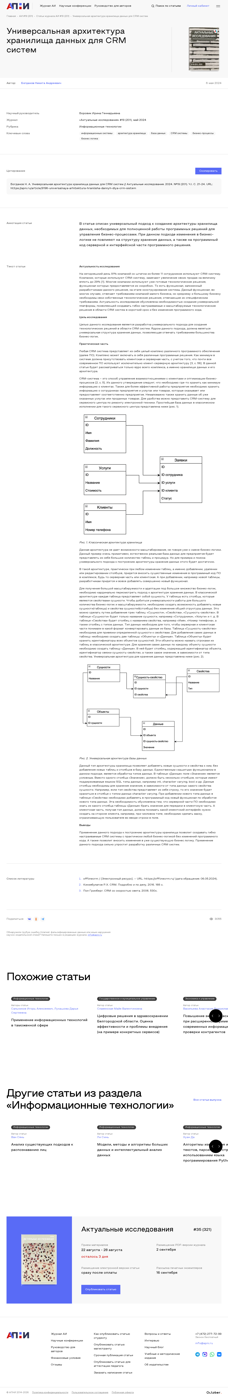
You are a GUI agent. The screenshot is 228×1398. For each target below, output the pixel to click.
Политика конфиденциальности (50, 1393)
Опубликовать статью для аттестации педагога (112, 1364)
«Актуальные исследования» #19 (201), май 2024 (112, 120)
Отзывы (56, 1365)
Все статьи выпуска (207, 1100)
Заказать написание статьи (113, 1373)
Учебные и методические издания (162, 1356)
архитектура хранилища (132, 133)
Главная (11, 16)
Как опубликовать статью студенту (112, 1336)
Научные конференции (75, 6)
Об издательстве (157, 1365)
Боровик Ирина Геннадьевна (99, 113)
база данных (158, 133)
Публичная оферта (123, 1393)
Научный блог (154, 1347)
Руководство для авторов (112, 6)
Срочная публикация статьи (113, 1355)
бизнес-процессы (203, 133)
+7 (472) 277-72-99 (208, 1334)
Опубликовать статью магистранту (109, 1347)
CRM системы (179, 133)
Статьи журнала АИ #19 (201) (52, 16)
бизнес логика (89, 139)
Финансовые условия (65, 1358)
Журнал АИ (48, 6)
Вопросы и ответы (158, 1334)
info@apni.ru (95, 935)
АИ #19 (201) (26, 16)
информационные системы (96, 133)
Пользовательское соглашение (90, 1393)
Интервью (152, 1341)
